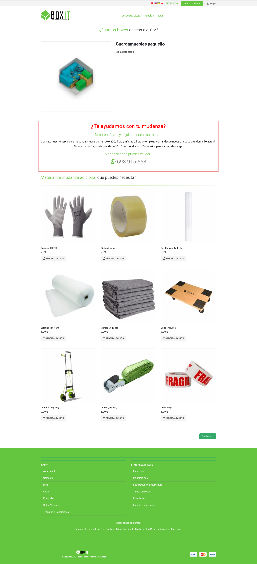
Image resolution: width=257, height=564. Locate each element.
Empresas (138, 471)
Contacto (48, 478)
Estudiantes (139, 498)
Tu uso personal (141, 491)
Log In (213, 3)
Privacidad (48, 498)
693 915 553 (172, 3)
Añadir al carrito (55, 258)
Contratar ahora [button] (192, 3)
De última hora (141, 478)
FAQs (46, 491)
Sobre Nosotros (51, 505)
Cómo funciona (131, 15)
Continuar (206, 436)
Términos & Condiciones (56, 512)
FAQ (160, 15)
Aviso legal (49, 471)
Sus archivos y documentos (147, 484)
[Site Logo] (55, 15)
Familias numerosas (144, 505)
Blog (45, 484)
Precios (149, 15)
